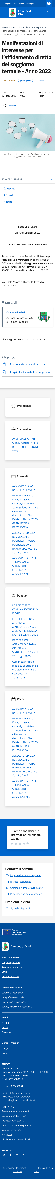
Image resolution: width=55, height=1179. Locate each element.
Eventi (5, 1053)
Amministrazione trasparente (16, 1125)
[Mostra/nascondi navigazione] (6, 12)
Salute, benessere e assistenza (17, 1006)
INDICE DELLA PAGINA (12, 179)
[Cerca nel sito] (47, 12)
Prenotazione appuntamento (16, 1111)
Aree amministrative (12, 967)
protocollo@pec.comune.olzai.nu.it (19, 1100)
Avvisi (5, 1027)
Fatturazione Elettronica (14, 1168)
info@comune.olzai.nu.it (20, 1093)
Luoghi (5, 1048)
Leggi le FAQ (8, 1106)
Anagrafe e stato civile (13, 997)
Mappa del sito (45, 1168)
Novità (14, 27)
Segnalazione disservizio (14, 1116)
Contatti (17, 1171)
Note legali (7, 1134)
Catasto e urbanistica (12, 992)
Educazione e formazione (14, 1002)
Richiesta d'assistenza (13, 1120)
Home (5, 27)
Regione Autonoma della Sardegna (19, 3)
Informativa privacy (11, 1130)
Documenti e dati (10, 976)
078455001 (17, 1086)
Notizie (24, 27)
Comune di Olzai (15, 312)
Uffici (4, 972)
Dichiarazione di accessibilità (16, 1139)
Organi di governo (11, 962)
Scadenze (6, 1032)
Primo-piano (37, 27)
